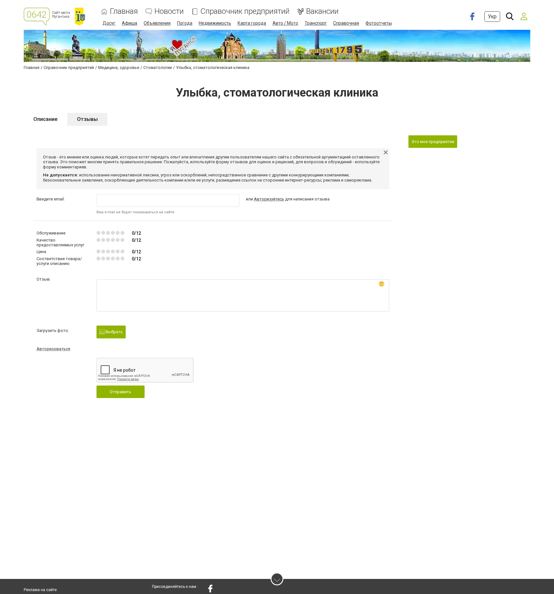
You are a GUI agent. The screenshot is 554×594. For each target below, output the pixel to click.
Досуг (109, 23)
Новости (169, 11)
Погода (184, 23)
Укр (492, 16)
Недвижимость (215, 23)
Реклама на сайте (40, 590)
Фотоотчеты (378, 23)
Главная (124, 11)
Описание (45, 119)
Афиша (129, 23)
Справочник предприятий (245, 11)
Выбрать (114, 331)
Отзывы (87, 119)
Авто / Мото (285, 23)
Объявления (157, 23)
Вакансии (322, 11)
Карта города (252, 23)
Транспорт (316, 23)
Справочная (346, 23)
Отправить (120, 391)
